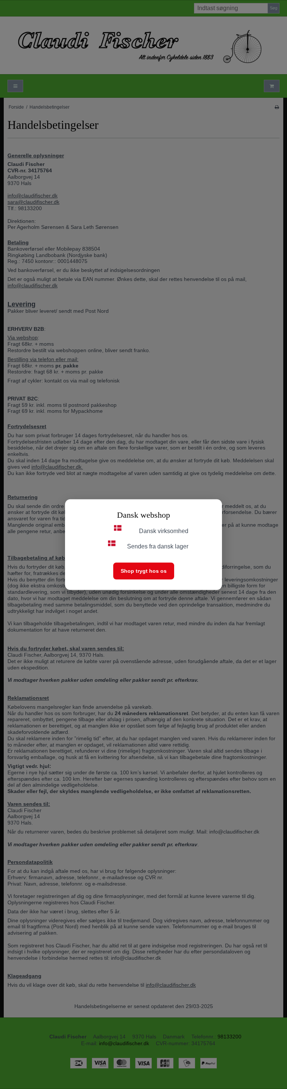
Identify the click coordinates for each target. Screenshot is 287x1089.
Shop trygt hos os (144, 571)
